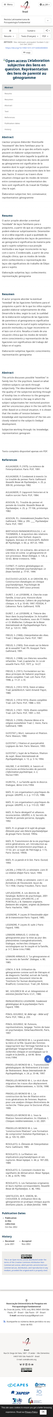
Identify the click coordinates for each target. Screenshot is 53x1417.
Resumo (8, 36)
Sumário (31, 30)
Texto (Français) (28, 36)
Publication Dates (12, 123)
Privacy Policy (31, 1412)
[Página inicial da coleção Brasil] (26, 1345)
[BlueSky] (21, 1364)
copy (26, 52)
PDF (44, 36)
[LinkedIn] (26, 1364)
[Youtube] (32, 1364)
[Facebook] (29, 1364)
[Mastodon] (23, 1364)
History (8, 129)
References (10, 117)
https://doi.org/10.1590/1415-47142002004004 (26, 48)
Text (7, 111)
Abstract (9, 87)
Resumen (9, 99)
